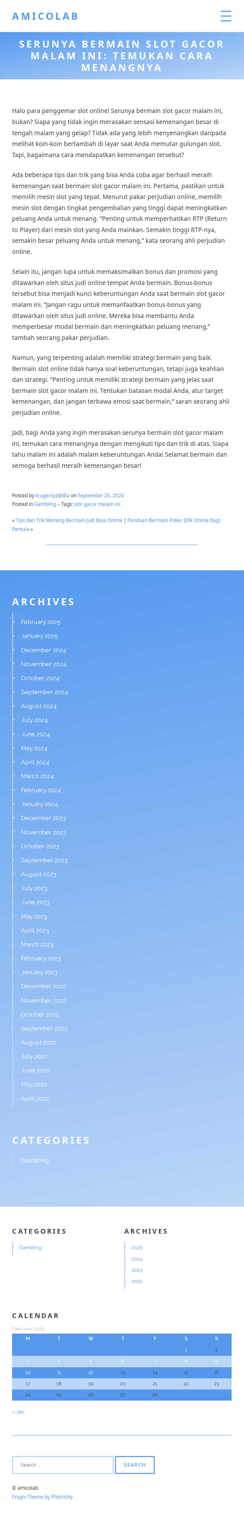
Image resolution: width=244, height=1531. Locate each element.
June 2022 (35, 1070)
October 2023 (40, 846)
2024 (137, 1259)
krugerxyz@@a (53, 495)
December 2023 (43, 817)
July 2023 (34, 888)
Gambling (45, 504)
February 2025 (41, 621)
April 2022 (35, 1098)
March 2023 (37, 944)
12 (91, 1372)
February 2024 (41, 789)
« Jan (18, 1412)
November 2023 (43, 832)
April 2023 (35, 930)
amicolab (46, 16)
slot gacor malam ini (97, 504)
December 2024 (43, 649)
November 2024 (43, 663)
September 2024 (44, 691)
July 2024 (34, 719)
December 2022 (43, 986)
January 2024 (39, 803)
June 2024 (35, 734)
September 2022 (44, 1028)
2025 (137, 1247)
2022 (137, 1281)
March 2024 (37, 775)
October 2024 (40, 677)
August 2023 (38, 874)
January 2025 (39, 635)
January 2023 (39, 972)
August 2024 (39, 705)
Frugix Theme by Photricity (42, 1497)
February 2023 (40, 958)
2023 (137, 1270)
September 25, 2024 (101, 495)
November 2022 (43, 1000)
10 (27, 1372)
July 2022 (34, 1056)
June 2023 (35, 901)
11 (59, 1372)
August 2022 (38, 1042)
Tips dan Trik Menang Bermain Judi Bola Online (69, 520)
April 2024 (35, 762)
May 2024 (34, 748)
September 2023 (44, 860)
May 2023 (34, 916)
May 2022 (34, 1084)
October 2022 (40, 1014)
